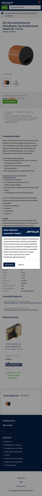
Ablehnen (21, 264)
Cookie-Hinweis (8, 254)
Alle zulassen (9, 264)
